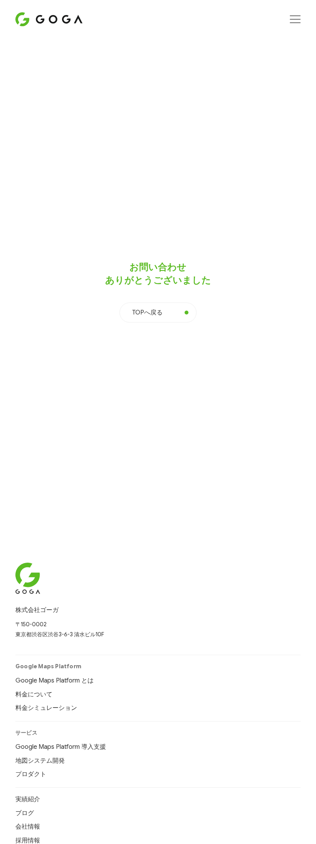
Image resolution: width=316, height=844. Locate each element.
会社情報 (27, 827)
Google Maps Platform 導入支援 (60, 747)
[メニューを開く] (295, 19)
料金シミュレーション (46, 708)
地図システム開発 (40, 761)
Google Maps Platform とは (54, 680)
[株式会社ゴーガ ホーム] (59, 578)
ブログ (24, 813)
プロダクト (30, 774)
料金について (33, 694)
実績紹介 (27, 799)
